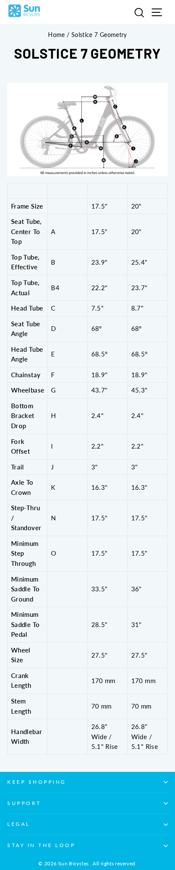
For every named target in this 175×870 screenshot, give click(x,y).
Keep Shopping (36, 782)
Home (56, 34)
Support (24, 803)
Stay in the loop (41, 845)
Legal (18, 824)
